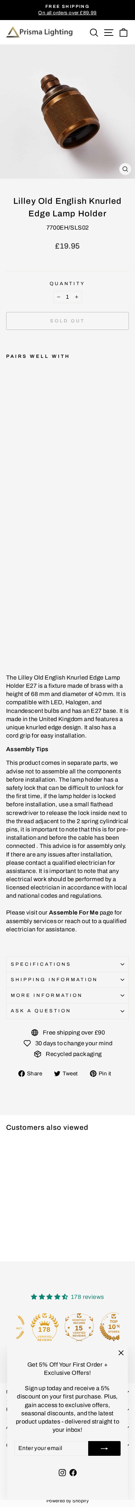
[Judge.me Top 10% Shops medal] (102, 1326)
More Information (47, 995)
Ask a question (41, 1010)
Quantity (68, 283)
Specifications (41, 964)
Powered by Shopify (67, 1500)
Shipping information (54, 979)
